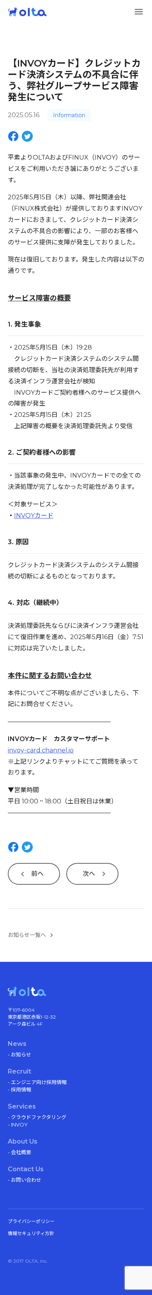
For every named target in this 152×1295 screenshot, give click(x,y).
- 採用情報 (19, 1089)
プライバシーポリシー (31, 1221)
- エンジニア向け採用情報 (37, 1082)
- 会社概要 (19, 1152)
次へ (89, 873)
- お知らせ (19, 1054)
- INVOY (18, 1124)
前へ (37, 873)
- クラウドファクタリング (37, 1117)
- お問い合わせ (24, 1180)
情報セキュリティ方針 (31, 1233)
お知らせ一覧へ (27, 935)
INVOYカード (33, 515)
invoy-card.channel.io (41, 750)
